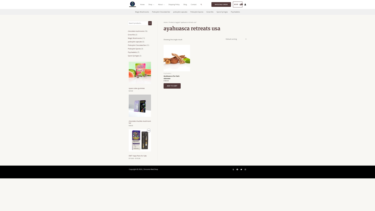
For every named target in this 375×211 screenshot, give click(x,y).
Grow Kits (209, 12)
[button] (201, 4)
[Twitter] (241, 169)
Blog (185, 4)
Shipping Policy (174, 4)
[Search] (150, 23)
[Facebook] (237, 169)
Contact (193, 4)
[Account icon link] (245, 4)
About (160, 4)
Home (142, 4)
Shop (150, 4)
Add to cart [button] (172, 86)
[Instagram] (245, 169)
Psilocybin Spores (196, 12)
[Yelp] (233, 169)
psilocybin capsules (180, 12)
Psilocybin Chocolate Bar (161, 12)
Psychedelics (235, 12)
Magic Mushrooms (142, 12)
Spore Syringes (222, 12)
